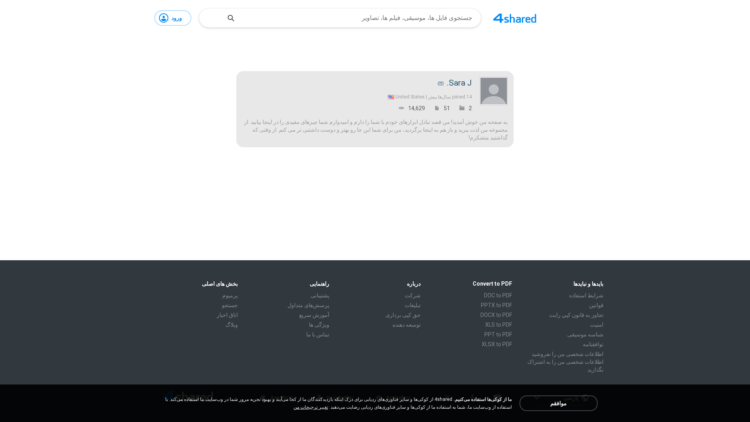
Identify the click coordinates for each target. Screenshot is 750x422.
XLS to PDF (498, 325)
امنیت (597, 325)
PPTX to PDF (496, 305)
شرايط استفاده (586, 295)
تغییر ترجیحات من (310, 407)
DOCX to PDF (496, 315)
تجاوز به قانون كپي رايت (576, 315)
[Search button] (230, 18)
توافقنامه (593, 344)
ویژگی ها (319, 325)
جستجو (230, 305)
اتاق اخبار (227, 315)
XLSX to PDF (497, 344)
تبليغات (413, 305)
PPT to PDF (498, 334)
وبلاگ (231, 325)
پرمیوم (230, 295)
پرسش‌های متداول (308, 305)
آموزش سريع (314, 315)
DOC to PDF (498, 295)
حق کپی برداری (403, 315)
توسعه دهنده (407, 325)
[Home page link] (514, 18)
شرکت (413, 295)
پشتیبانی (320, 295)
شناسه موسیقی (585, 334)
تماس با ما (317, 334)
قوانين (596, 305)
